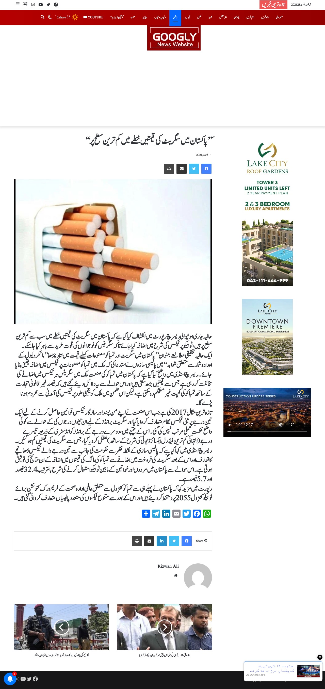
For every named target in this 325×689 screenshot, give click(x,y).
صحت (133, 17)
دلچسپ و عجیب (160, 17)
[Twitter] (48, 5)
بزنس (175, 17)
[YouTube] (40, 5)
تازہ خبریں (265, 17)
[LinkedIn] (162, 541)
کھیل (199, 17)
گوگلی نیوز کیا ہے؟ (116, 17)
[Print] (169, 169)
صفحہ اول (279, 17)
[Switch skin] (50, 17)
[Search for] (42, 17)
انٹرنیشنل (223, 17)
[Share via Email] (181, 169)
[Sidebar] (18, 4)
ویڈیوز (144, 17)
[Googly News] (162, 38)
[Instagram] (33, 5)
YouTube (95, 17)
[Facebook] (56, 5)
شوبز (210, 17)
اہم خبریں (250, 17)
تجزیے (187, 17)
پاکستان (236, 17)
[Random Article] (25, 4)
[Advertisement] (162, 88)
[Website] (176, 575)
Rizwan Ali (168, 566)
